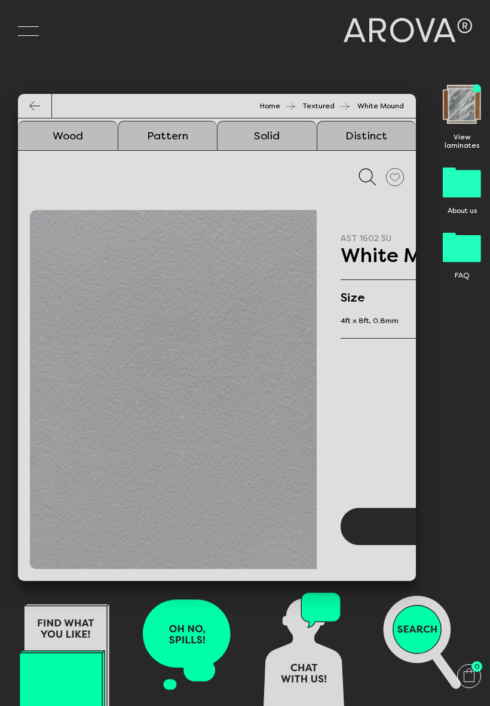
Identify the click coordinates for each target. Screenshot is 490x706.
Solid (267, 135)
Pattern (167, 135)
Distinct (366, 135)
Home (270, 106)
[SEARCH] (367, 177)
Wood (68, 135)
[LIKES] (395, 177)
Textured (319, 106)
